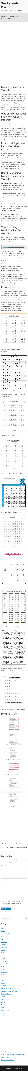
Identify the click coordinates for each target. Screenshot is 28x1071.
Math (2, 966)
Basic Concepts (5, 933)
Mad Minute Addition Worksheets (16, 847)
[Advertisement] (14, 40)
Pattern (3, 980)
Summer (3, 1005)
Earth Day (4, 947)
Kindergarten (5, 961)
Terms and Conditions (7, 1060)
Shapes (3, 996)
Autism (3, 931)
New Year (4, 972)
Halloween (4, 958)
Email (3, 888)
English (3, 953)
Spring (3, 1002)
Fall (2, 955)
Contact (3, 1051)
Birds (2, 936)
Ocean (3, 977)
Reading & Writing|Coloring (9, 991)
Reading (3, 985)
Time (2, 1007)
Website (3, 895)
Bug (2, 939)
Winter (3, 1013)
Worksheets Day (19, 1068)
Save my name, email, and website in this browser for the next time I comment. (13, 902)
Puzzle (3, 983)
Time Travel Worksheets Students (11, 844)
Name (3, 881)
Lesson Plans (5, 964)
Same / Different (6, 994)
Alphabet (3, 928)
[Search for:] (14, 918)
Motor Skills (4, 969)
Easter (3, 950)
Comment (4, 865)
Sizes (2, 999)
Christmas (4, 942)
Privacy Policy (5, 1057)
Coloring (3, 944)
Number (3, 974)
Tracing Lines (5, 1010)
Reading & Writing (6, 988)
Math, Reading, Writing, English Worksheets (13, 1054)
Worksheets (4, 1016)
